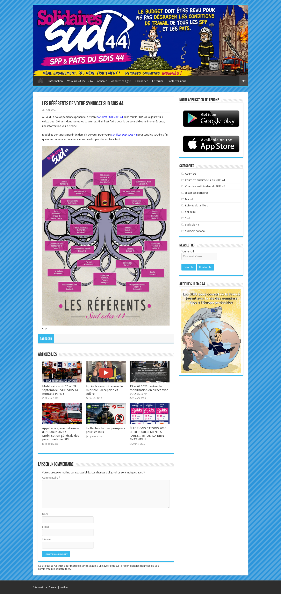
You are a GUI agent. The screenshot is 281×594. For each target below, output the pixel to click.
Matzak (189, 199)
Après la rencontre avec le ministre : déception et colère (104, 390)
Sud (187, 218)
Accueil (40, 80)
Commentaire (51, 477)
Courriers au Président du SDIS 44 (205, 186)
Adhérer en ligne (121, 81)
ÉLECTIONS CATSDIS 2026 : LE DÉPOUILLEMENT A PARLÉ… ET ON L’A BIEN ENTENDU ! (149, 433)
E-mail (45, 526)
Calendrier (141, 81)
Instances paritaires (196, 192)
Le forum (157, 81)
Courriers (190, 173)
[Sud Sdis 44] (140, 40)
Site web (47, 539)
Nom (45, 514)
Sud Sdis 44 (192, 224)
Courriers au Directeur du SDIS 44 (205, 180)
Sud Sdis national (195, 231)
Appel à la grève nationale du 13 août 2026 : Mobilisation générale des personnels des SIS (60, 433)
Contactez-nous (176, 81)
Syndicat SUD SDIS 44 (110, 117)
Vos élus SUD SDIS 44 (80, 81)
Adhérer (102, 81)
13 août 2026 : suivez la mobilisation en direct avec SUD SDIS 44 (149, 390)
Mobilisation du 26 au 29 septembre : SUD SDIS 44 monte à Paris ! (60, 390)
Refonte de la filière (196, 205)
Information (55, 81)
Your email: (187, 251)
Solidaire (190, 211)
